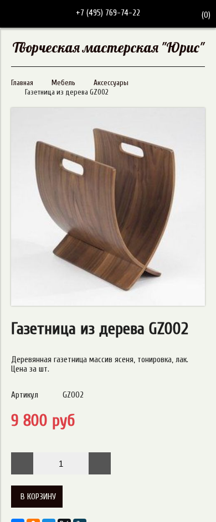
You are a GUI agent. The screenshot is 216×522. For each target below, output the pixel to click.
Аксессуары (111, 83)
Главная (22, 83)
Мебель (63, 83)
